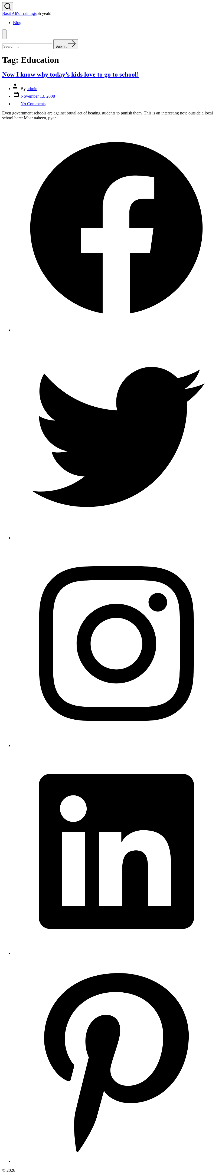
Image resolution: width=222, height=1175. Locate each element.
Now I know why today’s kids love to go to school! (70, 74)
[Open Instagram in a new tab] (116, 745)
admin (32, 88)
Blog (17, 22)
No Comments (33, 103)
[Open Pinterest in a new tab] (116, 1161)
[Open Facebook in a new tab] (116, 330)
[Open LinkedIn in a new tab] (116, 953)
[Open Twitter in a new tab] (116, 537)
